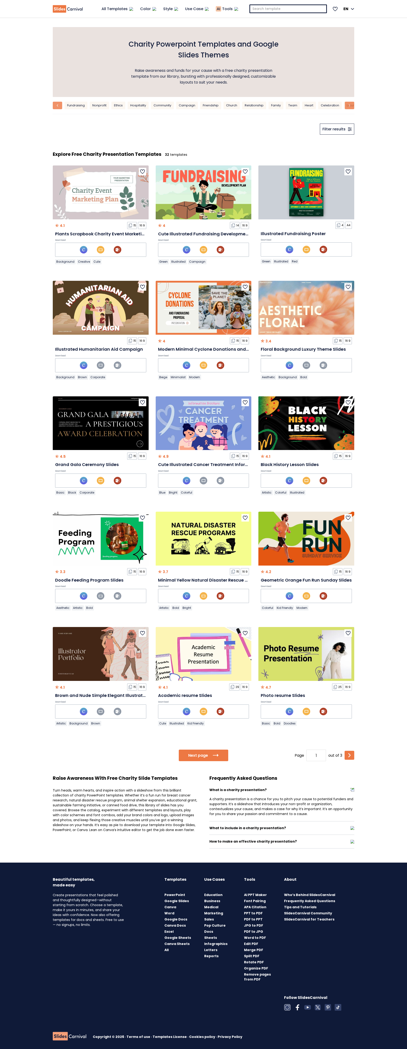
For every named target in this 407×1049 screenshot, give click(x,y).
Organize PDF (256, 968)
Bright (173, 492)
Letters (210, 950)
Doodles (290, 723)
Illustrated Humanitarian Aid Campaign (99, 349)
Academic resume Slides (185, 695)
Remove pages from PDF (257, 977)
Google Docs (175, 919)
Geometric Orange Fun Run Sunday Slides (306, 580)
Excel (169, 931)
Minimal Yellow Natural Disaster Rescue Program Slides (218, 580)
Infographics (216, 943)
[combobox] (288, 8)
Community (162, 105)
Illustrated (178, 262)
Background (65, 262)
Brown (82, 377)
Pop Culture (215, 925)
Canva (170, 907)
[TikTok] (338, 1007)
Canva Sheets (177, 943)
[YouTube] (307, 1007)
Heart (309, 105)
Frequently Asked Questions (309, 901)
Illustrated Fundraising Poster (293, 234)
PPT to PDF (253, 913)
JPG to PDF (253, 925)
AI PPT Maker (255, 894)
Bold (303, 377)
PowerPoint (174, 894)
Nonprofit (99, 105)
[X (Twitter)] (317, 1007)
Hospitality (138, 105)
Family (276, 105)
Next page (198, 755)
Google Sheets (177, 937)
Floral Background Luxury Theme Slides (303, 349)
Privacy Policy (230, 1036)
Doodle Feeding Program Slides (89, 580)
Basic (60, 492)
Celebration (330, 105)
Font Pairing (255, 901)
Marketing (213, 913)
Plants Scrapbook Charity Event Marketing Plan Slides (113, 234)
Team (292, 105)
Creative (84, 262)
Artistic (267, 492)
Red (294, 261)
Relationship (254, 105)
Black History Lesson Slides (290, 464)
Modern (194, 377)
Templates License (170, 1036)
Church (231, 105)
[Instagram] (287, 1007)
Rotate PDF (254, 962)
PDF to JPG (253, 931)
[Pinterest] (328, 1007)
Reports (211, 956)
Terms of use (138, 1036)
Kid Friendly (285, 608)
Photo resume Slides (283, 695)
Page (299, 755)
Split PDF (251, 956)
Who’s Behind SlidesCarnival (309, 894)
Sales (209, 919)
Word (169, 913)
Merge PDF (253, 950)
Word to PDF (255, 937)
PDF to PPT (253, 919)
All (166, 950)
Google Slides (176, 901)
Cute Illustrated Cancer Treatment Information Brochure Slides (227, 464)
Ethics (118, 105)
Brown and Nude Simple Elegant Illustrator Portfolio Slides (118, 695)
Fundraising (76, 105)
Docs (208, 931)
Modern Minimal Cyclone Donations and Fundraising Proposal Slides (232, 349)
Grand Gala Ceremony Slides (87, 464)
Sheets (210, 937)
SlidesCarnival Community (308, 913)
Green (163, 262)
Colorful (186, 492)
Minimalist (178, 377)
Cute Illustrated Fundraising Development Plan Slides (216, 234)
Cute (97, 262)
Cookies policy (202, 1036)
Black (72, 492)
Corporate (97, 377)
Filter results (334, 129)
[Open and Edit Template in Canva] (83, 249)
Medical (211, 907)
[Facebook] (297, 1007)
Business (212, 901)
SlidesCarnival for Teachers (309, 919)
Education (213, 894)
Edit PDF (251, 943)
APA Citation (255, 907)
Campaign (187, 105)
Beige (163, 377)
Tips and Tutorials (300, 907)
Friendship (211, 105)
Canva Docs (175, 925)
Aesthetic (268, 377)
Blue (162, 492)
